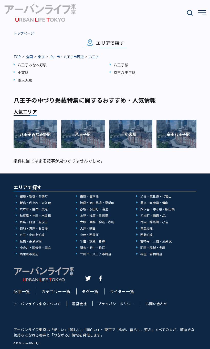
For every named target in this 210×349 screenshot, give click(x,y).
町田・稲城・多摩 (152, 247)
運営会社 (79, 303)
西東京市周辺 (29, 254)
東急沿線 (146, 228)
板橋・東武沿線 (30, 241)
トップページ (24, 33)
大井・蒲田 (88, 228)
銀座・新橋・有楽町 (34, 196)
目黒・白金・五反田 (34, 222)
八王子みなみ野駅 (32, 64)
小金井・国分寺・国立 (35, 247)
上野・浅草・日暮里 (94, 215)
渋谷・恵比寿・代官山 (156, 196)
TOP (17, 56)
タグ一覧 (90, 291)
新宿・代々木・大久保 (35, 202)
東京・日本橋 (89, 196)
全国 (29, 56)
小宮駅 (23, 72)
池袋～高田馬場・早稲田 (97, 202)
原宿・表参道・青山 (154, 202)
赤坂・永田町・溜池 (94, 209)
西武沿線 (146, 234)
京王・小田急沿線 (32, 234)
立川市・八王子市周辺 (67, 56)
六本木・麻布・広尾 (34, 209)
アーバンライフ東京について (37, 303)
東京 (41, 56)
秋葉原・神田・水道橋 (35, 215)
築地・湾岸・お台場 (34, 228)
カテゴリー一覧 (55, 291)
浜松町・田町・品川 (154, 215)
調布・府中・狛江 (92, 247)
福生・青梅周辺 (151, 254)
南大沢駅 (25, 80)
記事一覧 (22, 291)
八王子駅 (121, 64)
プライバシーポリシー (116, 303)
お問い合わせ (156, 303)
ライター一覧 (122, 291)
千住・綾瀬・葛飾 (92, 241)
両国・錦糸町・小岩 (154, 222)
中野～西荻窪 (89, 234)
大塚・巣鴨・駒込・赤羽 (97, 222)
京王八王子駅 (124, 72)
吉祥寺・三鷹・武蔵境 (156, 241)
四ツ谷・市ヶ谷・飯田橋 (157, 209)
